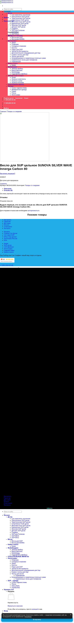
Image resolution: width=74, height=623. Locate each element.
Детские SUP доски (18, 27)
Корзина (7, 231)
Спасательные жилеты (16, 84)
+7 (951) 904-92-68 (6, 265)
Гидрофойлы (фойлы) (19, 74)
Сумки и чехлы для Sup (20, 55)
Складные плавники (19, 46)
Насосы (14, 48)
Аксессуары (12, 41)
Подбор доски (9, 98)
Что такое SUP (9, 235)
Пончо (14, 93)
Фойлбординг (12, 67)
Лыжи (14, 77)
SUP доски (8, 245)
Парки (14, 91)
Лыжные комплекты (19, 79)
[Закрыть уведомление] (70, 614)
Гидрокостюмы (9, 250)
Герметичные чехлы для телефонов (24, 60)
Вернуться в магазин (15, 35)
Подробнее (28, 616)
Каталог (7, 515)
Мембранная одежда (19, 89)
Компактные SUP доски (20, 23)
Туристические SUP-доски (21, 18)
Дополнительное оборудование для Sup (26, 53)
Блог (5, 240)
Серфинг (15, 28)
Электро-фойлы (17, 68)
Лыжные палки (17, 81)
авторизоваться (33, 210)
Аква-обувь (16, 586)
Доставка (7, 223)
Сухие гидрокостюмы (19, 88)
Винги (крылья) (17, 70)
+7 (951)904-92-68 (9, 100)
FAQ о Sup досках (10, 237)
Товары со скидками (14, 111)
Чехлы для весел (18, 56)
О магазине (8, 226)
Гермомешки (16, 61)
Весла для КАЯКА (18, 39)
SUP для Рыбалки (18, 30)
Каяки (14, 65)
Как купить (7, 220)
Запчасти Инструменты (20, 51)
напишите (35, 609)
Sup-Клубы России (10, 238)
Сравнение (19, 98)
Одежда (10, 86)
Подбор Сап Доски (10, 233)
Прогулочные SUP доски (20, 16)
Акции (26, 98)
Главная (3, 111)
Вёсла (10, 35)
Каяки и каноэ (13, 63)
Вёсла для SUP (17, 37)
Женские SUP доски (19, 25)
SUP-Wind (15, 32)
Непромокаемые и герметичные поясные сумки (29, 58)
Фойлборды (16, 72)
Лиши (14, 42)
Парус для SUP (17, 49)
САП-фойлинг (9, 247)
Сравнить (3, 184)
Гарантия (7, 221)
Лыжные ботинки (18, 82)
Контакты (7, 228)
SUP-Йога (15, 34)
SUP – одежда (13, 580)
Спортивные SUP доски (20, 20)
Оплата (6, 225)
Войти (6, 17)
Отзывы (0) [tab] (8, 190)
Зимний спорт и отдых (16, 75)
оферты (49, 508)
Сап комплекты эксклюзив (21, 15)
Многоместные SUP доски (21, 22)
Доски (10, 13)
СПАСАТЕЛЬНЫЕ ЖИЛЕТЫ (18, 556)
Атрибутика (16, 587)
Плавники (15, 44)
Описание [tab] (7, 188)
